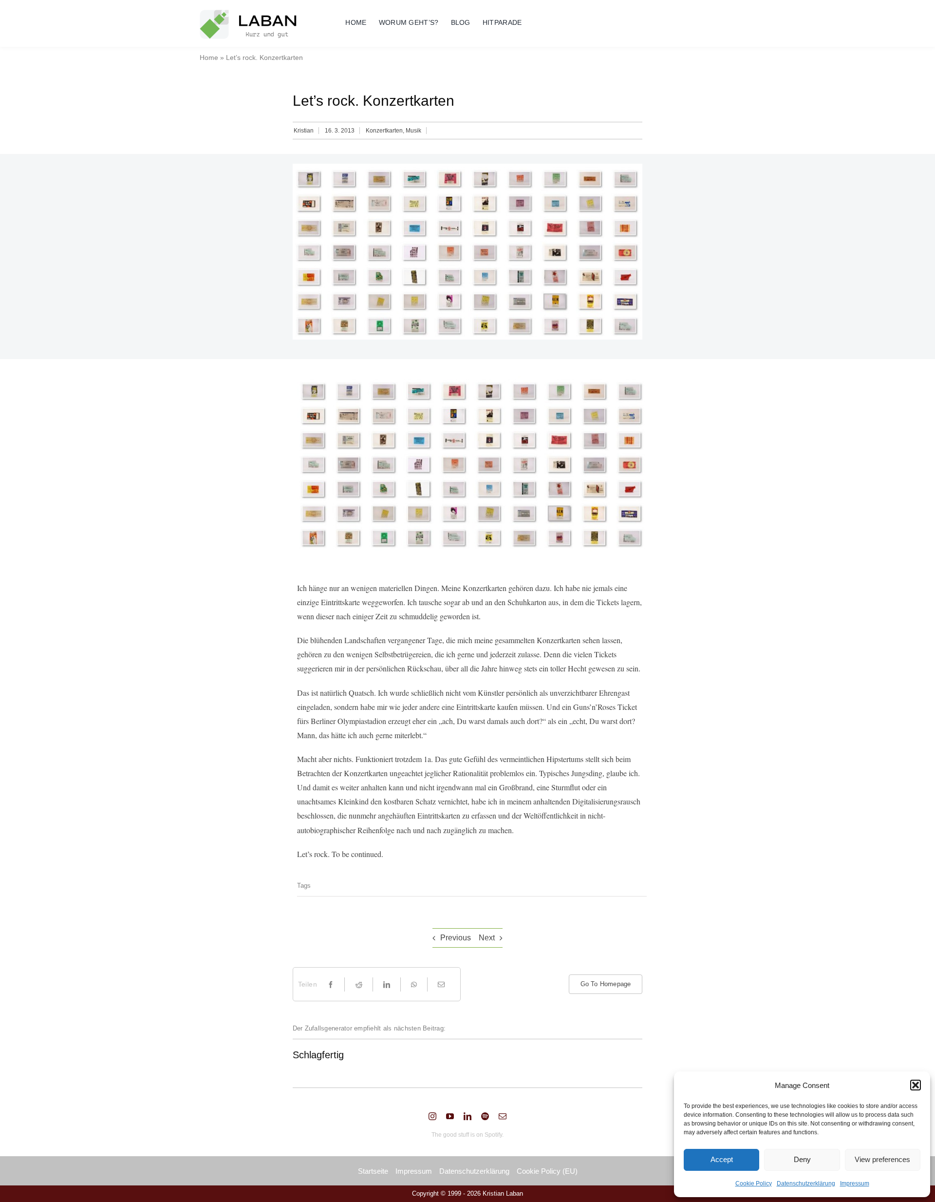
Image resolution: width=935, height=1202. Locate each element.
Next (487, 938)
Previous (455, 938)
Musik (413, 130)
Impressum (854, 1183)
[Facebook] (330, 984)
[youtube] (450, 1116)
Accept (722, 1159)
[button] (915, 1085)
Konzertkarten (384, 130)
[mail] (502, 1116)
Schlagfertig (318, 1054)
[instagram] (432, 1116)
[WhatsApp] (414, 984)
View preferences (882, 1159)
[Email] (441, 984)
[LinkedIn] (386, 984)
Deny (802, 1159)
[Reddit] (359, 984)
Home (209, 57)
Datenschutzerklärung (806, 1183)
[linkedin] (467, 1116)
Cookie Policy (753, 1183)
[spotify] (485, 1116)
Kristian (304, 130)
